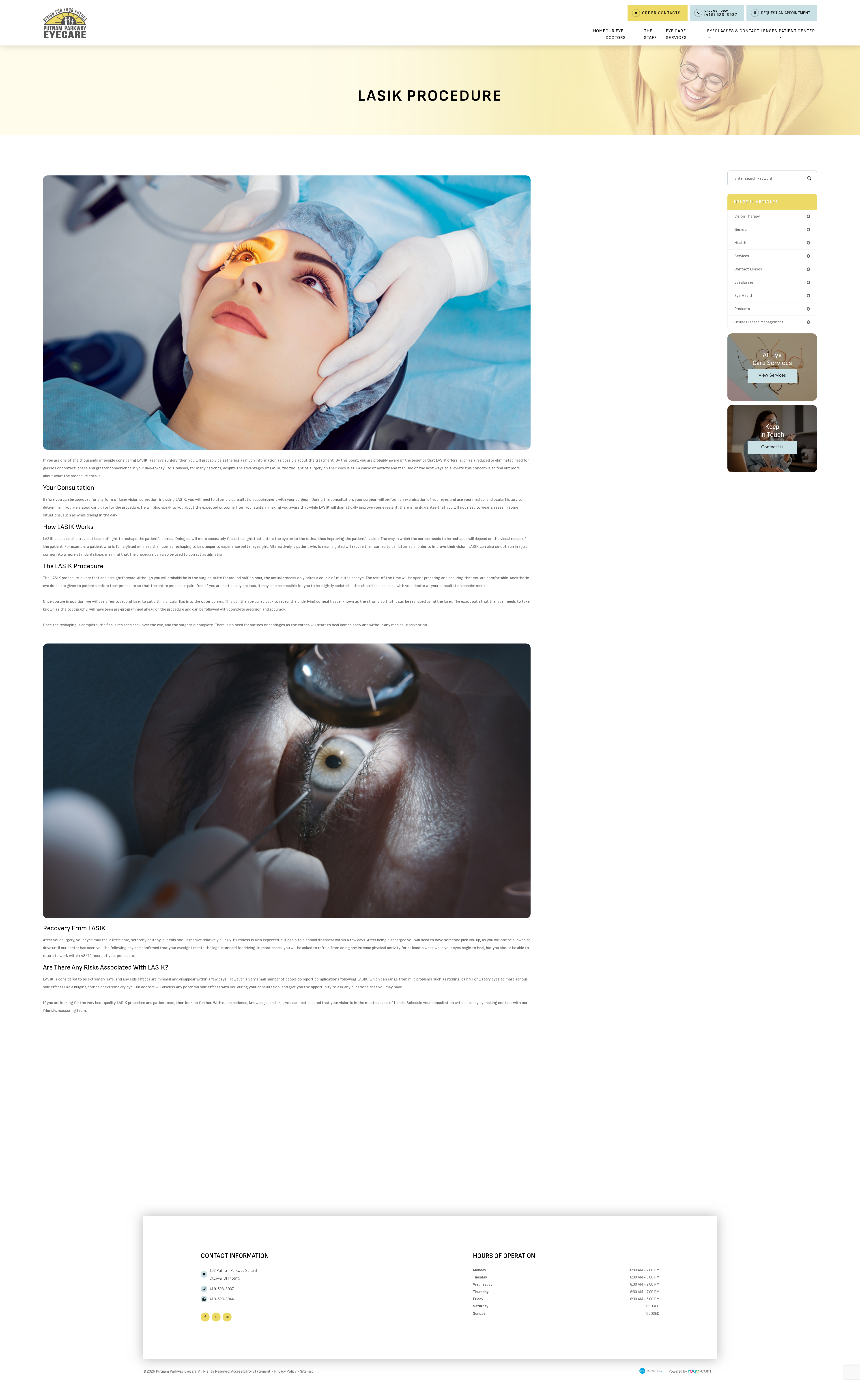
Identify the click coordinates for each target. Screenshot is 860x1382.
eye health (743, 295)
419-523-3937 (222, 1289)
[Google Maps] (216, 1317)
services (741, 256)
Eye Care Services (676, 34)
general (741, 229)
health (740, 242)
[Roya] (699, 1371)
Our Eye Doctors (616, 34)
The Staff (650, 34)
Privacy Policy (285, 1371)
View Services (772, 375)
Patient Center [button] (797, 31)
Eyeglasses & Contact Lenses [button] (742, 31)
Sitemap (307, 1371)
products (742, 309)
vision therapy (747, 216)
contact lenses (748, 269)
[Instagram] (227, 1317)
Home (599, 31)
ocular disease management (758, 322)
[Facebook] (205, 1317)
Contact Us (772, 446)
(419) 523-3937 (720, 14)
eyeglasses (744, 282)
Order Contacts (661, 13)
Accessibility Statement (251, 1371)
